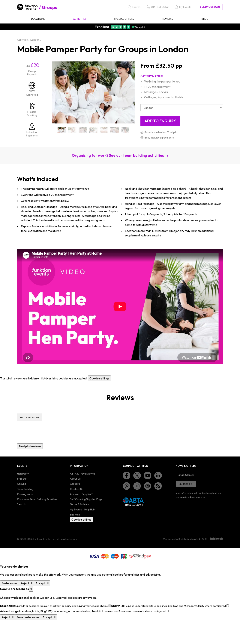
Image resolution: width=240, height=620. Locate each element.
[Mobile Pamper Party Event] (93, 130)
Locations (38, 18)
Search (21, 504)
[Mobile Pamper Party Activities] (72, 130)
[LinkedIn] (158, 475)
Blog (205, 18)
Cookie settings (99, 378)
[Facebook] (126, 475)
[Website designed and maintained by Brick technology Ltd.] (216, 538)
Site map (75, 514)
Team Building (25, 489)
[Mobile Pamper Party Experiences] (125, 130)
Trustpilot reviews (30, 446)
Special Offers (124, 18)
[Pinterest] (126, 486)
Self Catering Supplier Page (86, 499)
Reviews (167, 18)
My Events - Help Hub (82, 509)
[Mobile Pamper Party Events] (104, 130)
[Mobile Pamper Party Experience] (114, 130)
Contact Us (76, 489)
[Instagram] (137, 486)
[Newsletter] (147, 486)
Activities (79, 18)
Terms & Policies (79, 504)
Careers (75, 483)
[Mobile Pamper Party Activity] (83, 130)
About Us (75, 478)
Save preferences (27, 617)
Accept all (42, 583)
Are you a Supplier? (81, 494)
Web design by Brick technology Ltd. (181, 538)
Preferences (9, 583)
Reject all (26, 583)
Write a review (29, 417)
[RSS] (158, 486)
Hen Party (23, 473)
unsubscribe (186, 497)
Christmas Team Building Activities (37, 499)
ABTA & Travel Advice (82, 473)
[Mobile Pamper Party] (61, 130)
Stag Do (22, 478)
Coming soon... (26, 494)
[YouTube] (147, 475)
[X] (137, 475)
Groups (49, 7)
